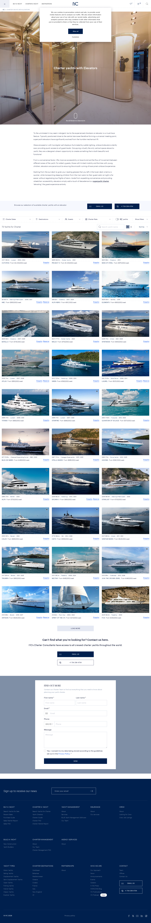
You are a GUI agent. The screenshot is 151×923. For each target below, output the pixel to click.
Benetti (12, 496)
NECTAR (55, 578)
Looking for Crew (125, 814)
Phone (46, 719)
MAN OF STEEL (107, 263)
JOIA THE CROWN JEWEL (111, 578)
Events (92, 879)
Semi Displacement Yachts (13, 879)
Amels (112, 339)
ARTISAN (5, 618)
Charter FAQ (36, 821)
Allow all (75, 31)
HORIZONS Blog (96, 889)
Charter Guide (37, 817)
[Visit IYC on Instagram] (146, 916)
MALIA (54, 342)
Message (47, 730)
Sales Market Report (11, 821)
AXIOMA (105, 460)
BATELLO (5, 342)
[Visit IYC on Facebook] (129, 916)
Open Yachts (8, 883)
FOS (103, 618)
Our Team (64, 821)
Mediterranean (37, 876)
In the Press (94, 886)
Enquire (46, 262)
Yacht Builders (9, 847)
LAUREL (105, 381)
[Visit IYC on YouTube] (137, 916)
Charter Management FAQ (41, 850)
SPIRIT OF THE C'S (58, 618)
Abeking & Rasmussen (16, 299)
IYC (4, 9)
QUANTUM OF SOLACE (110, 421)
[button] (17, 219)
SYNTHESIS (106, 342)
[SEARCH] (147, 4)
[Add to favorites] (46, 233)
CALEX (4, 539)
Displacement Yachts (11, 876)
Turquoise (114, 417)
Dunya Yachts (114, 457)
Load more (75, 628)
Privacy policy (70, 915)
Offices (121, 873)
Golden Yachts (66, 260)
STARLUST (106, 499)
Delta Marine (114, 378)
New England (37, 892)
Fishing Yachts (9, 886)
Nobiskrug (64, 378)
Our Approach (95, 870)
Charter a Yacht (31, 4)
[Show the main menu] (4, 4)
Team (121, 870)
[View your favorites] (131, 4)
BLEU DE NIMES (7, 460)
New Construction (10, 844)
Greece (35, 879)
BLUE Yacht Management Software (73, 817)
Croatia (34, 883)
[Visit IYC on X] (133, 916)
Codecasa (113, 575)
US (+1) (48, 724)
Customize (75, 37)
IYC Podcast (94, 895)
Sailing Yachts (8, 873)
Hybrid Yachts (8, 889)
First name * (49, 698)
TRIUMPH (5, 578)
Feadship (64, 575)
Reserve (46, 302)
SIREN (54, 381)
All (33, 895)
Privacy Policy (64, 754)
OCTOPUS (5, 263)
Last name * (81, 698)
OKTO (54, 539)
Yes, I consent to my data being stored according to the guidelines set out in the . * (75, 752)
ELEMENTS (106, 302)
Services (64, 814)
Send (76, 761)
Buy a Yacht (17, 4)
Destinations (47, 4)
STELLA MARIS (57, 460)
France (34, 886)
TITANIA (5, 421)
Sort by (141, 227)
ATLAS (4, 381)
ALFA (4, 499)
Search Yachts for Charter (41, 811)
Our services (94, 814)
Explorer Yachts (9, 895)
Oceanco (113, 260)
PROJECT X (56, 263)
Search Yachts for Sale (11, 811)
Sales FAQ (7, 824)
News (92, 873)
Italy (33, 889)
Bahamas (35, 873)
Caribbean (36, 870)
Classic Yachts (9, 892)
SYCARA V (55, 499)
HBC (3, 302)
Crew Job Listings (125, 817)
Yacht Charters (37, 814)
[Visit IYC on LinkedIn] (141, 916)
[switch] (123, 219)
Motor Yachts (8, 870)
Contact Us (123, 876)
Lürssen (13, 260)
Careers (93, 883)
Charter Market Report (40, 824)
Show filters (139, 219)
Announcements (96, 876)
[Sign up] (91, 791)
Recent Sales (8, 814)
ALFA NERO (56, 302)
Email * (47, 708)
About (63, 811)
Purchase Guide (9, 817)
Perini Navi (62, 615)
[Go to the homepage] (75, 4)
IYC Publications (96, 892)
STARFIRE (55, 421)
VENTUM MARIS (107, 539)
